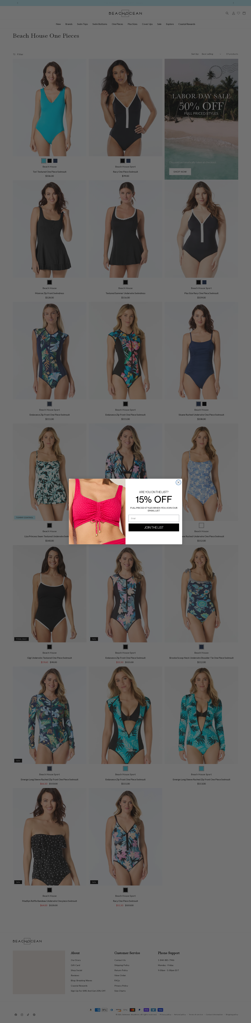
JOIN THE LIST (154, 527)
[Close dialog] (178, 482)
